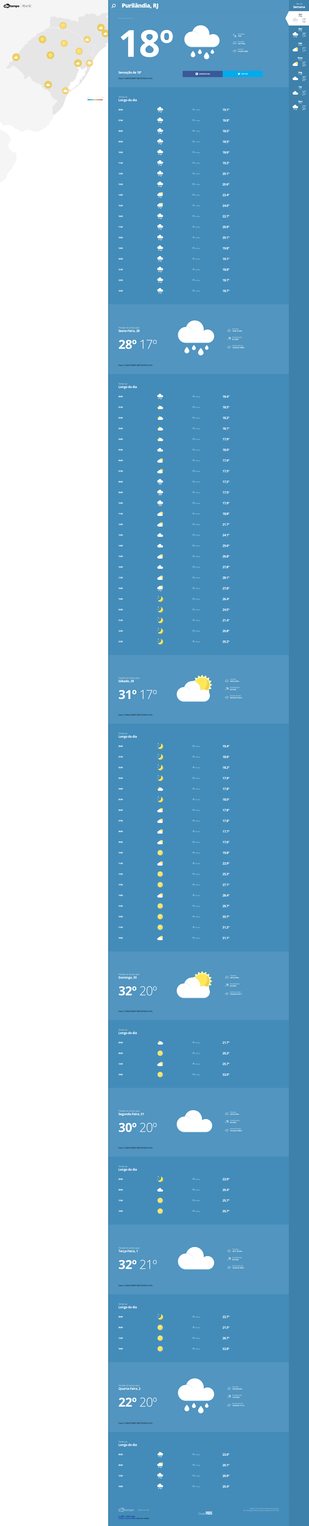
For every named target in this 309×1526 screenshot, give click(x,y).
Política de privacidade (127, 1518)
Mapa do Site (143, 1510)
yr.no (268, 1508)
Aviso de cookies (142, 1518)
